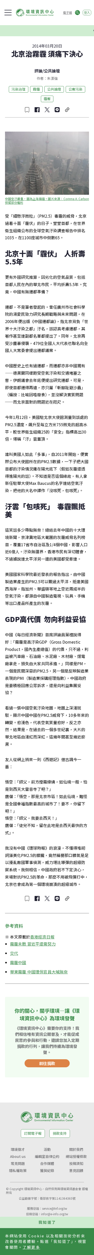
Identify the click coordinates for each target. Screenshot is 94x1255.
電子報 (67, 12)
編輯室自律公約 (47, 1156)
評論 (38, 71)
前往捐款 (47, 1063)
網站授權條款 (76, 1156)
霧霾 (36, 89)
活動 (47, 1149)
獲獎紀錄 (47, 1170)
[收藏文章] (27, 109)
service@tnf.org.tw (54, 1208)
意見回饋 (76, 1170)
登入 (87, 12)
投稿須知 (76, 1163)
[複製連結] (67, 109)
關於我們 (76, 1149)
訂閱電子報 (33, 1133)
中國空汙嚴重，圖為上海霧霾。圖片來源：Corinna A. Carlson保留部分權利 (47, 201)
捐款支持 (60, 1133)
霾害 (47, 98)
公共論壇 (52, 71)
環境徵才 (18, 1149)
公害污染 (75, 89)
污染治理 (19, 89)
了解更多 (31, 1247)
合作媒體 (47, 1163)
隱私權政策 (18, 1170)
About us (18, 1156)
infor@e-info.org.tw (54, 1214)
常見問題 (18, 1163)
